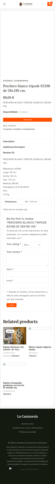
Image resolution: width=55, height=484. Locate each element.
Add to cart (28, 120)
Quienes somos (27, 424)
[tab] (27, 141)
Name (10, 269)
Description (8, 141)
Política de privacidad (27, 432)
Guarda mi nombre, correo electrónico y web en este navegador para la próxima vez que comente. (27, 295)
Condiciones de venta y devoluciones (27, 428)
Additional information (14, 147)
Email (10, 280)
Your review (14, 251)
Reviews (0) (8, 152)
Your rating (14, 244)
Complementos (21, 80)
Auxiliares (7, 80)
